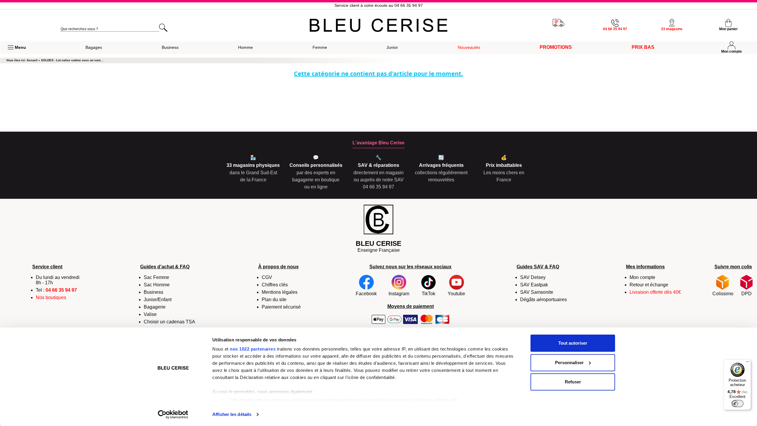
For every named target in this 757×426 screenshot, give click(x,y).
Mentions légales (279, 292)
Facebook (366, 293)
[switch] (737, 403)
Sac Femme (156, 277)
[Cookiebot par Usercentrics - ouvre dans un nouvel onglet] (173, 414)
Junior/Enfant (158, 299)
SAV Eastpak (534, 284)
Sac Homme (157, 284)
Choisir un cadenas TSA (169, 321)
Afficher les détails (231, 414)
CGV (267, 277)
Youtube (456, 293)
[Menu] (747, 363)
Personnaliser (569, 362)
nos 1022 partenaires (253, 348)
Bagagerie (155, 306)
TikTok (428, 293)
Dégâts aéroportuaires (543, 299)
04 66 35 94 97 (61, 290)
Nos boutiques (51, 297)
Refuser (573, 381)
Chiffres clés (275, 284)
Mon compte (642, 277)
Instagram (399, 293)
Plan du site (274, 299)
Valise (150, 314)
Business (153, 292)
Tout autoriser (572, 343)
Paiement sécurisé (281, 306)
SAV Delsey (533, 277)
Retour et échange (649, 284)
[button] (16, 47)
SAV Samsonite (536, 292)
